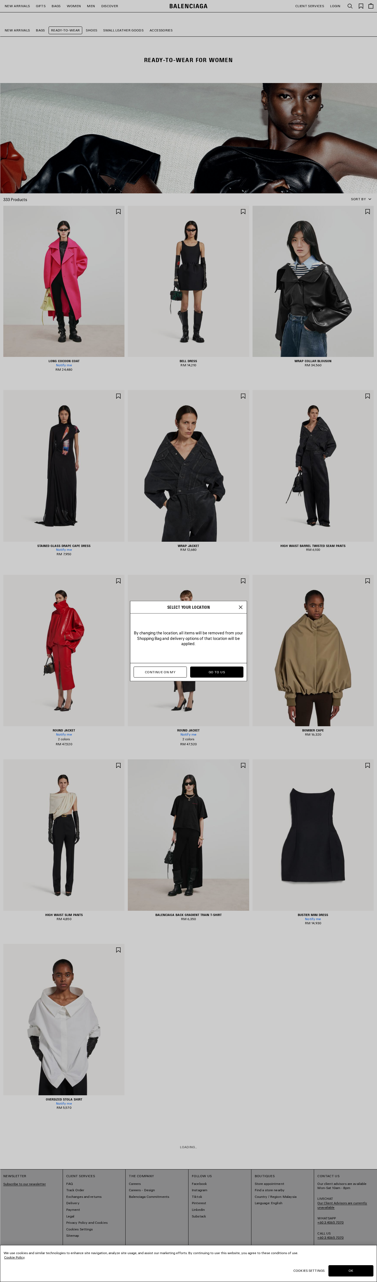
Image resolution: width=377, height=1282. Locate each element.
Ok (351, 1270)
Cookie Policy (14, 1257)
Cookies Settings (309, 1270)
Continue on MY (160, 672)
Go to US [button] (217, 672)
